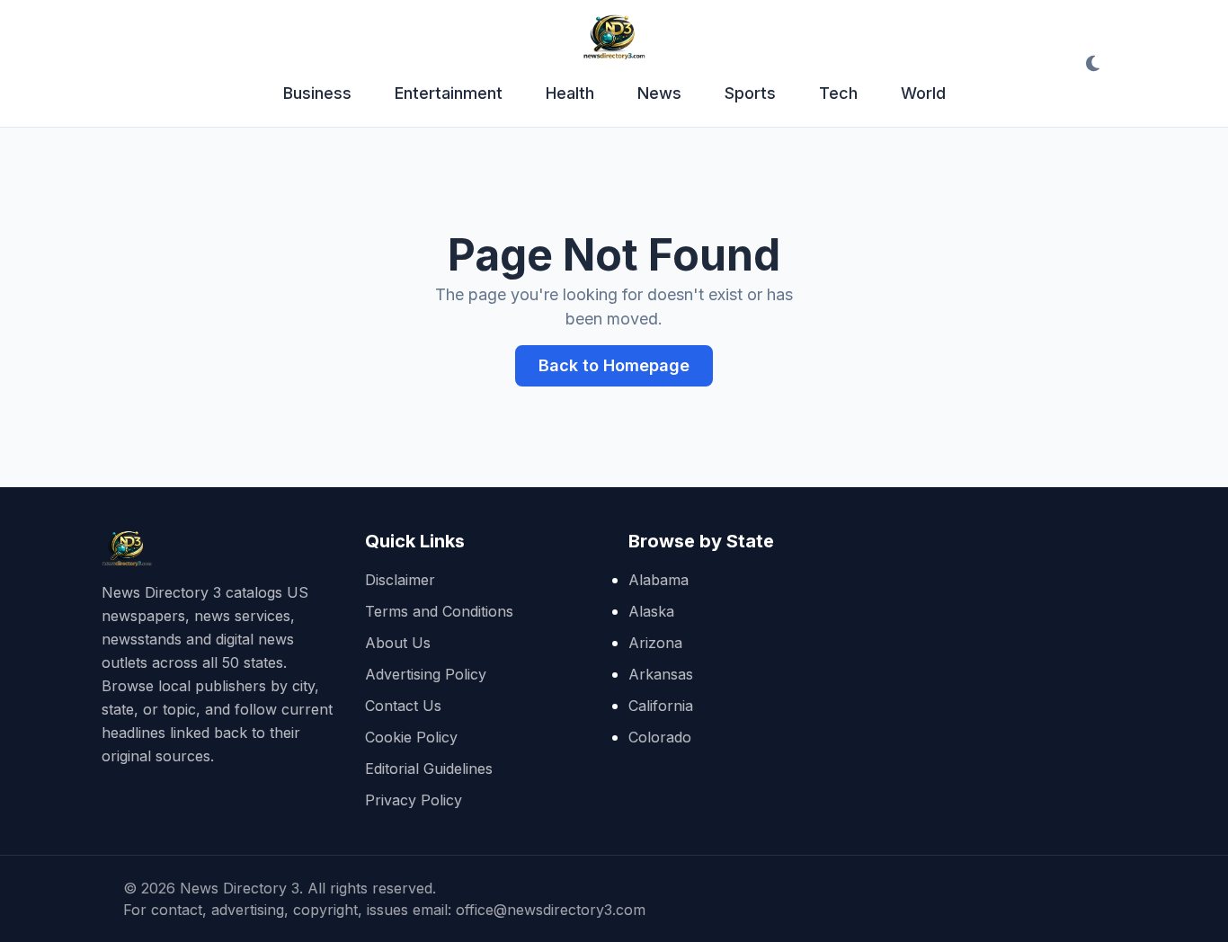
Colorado (659, 737)
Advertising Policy (425, 674)
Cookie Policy (411, 737)
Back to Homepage (614, 365)
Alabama (658, 580)
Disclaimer (400, 580)
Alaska (651, 611)
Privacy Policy (413, 800)
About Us (398, 643)
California (660, 706)
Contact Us (403, 706)
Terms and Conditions (439, 611)
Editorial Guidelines (429, 769)
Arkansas (660, 674)
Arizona (655, 643)
